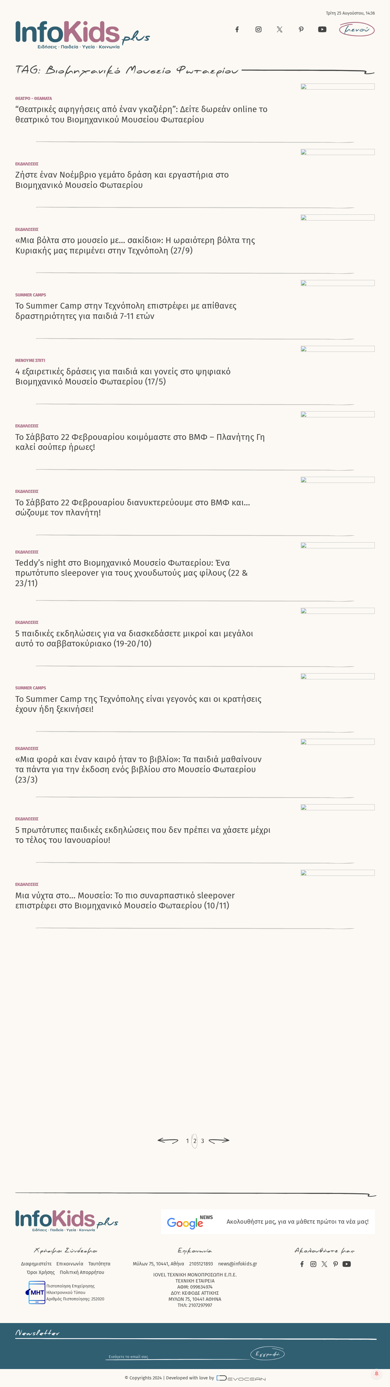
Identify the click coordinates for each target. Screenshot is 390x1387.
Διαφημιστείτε (36, 1264)
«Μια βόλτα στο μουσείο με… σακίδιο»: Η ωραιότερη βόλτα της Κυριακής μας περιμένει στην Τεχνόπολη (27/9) (135, 245)
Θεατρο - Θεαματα (33, 98)
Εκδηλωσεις (26, 164)
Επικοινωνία (69, 1264)
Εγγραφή (267, 1354)
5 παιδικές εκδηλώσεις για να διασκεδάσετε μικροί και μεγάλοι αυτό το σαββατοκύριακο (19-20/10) (134, 638)
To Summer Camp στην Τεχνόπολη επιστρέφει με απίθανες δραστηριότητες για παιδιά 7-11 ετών (125, 311)
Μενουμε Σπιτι (30, 360)
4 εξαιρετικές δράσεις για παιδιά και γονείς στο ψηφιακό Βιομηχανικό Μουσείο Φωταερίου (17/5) (123, 376)
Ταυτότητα (99, 1264)
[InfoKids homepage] (83, 35)
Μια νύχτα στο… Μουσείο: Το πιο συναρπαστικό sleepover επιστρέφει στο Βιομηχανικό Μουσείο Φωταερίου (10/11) (125, 900)
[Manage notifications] (376, 1373)
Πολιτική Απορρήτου (82, 1272)
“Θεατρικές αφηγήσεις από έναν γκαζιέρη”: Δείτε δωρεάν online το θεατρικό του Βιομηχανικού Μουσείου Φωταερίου (141, 114)
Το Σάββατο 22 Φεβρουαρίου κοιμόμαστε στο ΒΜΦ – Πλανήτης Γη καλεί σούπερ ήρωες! (140, 442)
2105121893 (201, 1264)
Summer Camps (30, 295)
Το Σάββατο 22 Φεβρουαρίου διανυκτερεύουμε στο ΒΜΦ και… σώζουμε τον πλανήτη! (132, 507)
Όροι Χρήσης (41, 1272)
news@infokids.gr (237, 1264)
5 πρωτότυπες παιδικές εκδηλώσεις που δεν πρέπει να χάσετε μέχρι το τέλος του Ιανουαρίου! (143, 835)
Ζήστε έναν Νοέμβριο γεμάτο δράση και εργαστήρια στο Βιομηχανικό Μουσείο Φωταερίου (122, 180)
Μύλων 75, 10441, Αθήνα (158, 1264)
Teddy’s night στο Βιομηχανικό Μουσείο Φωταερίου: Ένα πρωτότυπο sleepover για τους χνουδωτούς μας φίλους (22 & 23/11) (131, 573)
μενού (357, 29)
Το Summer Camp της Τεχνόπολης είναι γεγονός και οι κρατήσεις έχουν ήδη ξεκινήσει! (138, 704)
